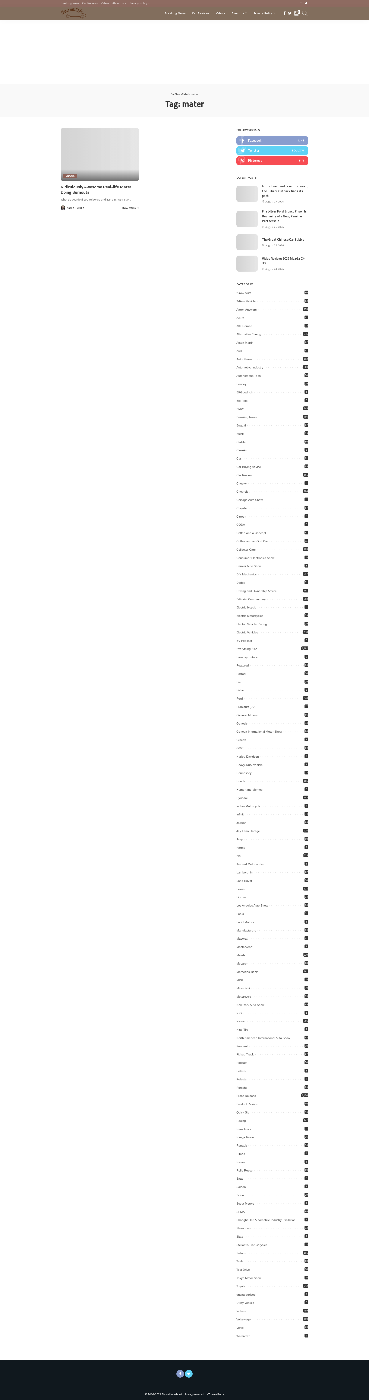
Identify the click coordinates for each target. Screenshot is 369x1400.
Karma (240, 847)
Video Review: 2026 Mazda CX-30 (283, 261)
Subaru (241, 1253)
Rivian (240, 1162)
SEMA (240, 1212)
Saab (239, 1178)
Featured (242, 665)
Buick (240, 433)
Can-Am (241, 450)
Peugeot (242, 1046)
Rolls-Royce (244, 1170)
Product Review (247, 1104)
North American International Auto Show (263, 1038)
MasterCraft (244, 947)
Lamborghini (244, 872)
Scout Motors (245, 1203)
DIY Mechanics (246, 574)
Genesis (241, 723)
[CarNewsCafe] (74, 13)
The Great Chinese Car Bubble (283, 239)
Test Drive (243, 1269)
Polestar (241, 1079)
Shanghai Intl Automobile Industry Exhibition (266, 1220)
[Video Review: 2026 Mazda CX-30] (247, 264)
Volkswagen (244, 1319)
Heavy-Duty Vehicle (249, 765)
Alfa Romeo (244, 326)
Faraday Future (247, 657)
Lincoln (241, 897)
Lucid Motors (245, 922)
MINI (239, 980)
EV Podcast (244, 640)
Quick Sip (242, 1112)
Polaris (241, 1071)
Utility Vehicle (245, 1302)
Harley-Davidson (247, 756)
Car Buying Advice (248, 467)
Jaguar (241, 822)
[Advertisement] (184, 51)
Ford (239, 698)
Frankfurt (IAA (245, 707)
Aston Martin (244, 342)
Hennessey (244, 773)
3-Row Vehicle (246, 301)
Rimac (240, 1154)
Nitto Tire (242, 1029)
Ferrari (241, 673)
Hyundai (241, 798)
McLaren (242, 963)
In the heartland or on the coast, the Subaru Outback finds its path (285, 191)
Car (238, 458)
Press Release (246, 1095)
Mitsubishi (243, 988)
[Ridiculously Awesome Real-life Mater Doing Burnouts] (100, 154)
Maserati (242, 938)
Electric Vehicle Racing (251, 624)
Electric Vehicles (247, 632)
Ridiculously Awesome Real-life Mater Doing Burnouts (96, 189)
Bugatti (241, 425)
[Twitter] (305, 3)
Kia (238, 855)
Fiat (239, 682)
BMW (240, 408)
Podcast (241, 1062)
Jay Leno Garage (248, 831)
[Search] (305, 13)
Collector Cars (246, 549)
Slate (239, 1236)
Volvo (240, 1327)
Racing (241, 1120)
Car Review (244, 475)
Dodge (240, 582)
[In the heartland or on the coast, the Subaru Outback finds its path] (247, 194)
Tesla (239, 1261)
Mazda (241, 955)
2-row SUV (243, 293)
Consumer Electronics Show (255, 558)
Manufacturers (246, 930)
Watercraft (243, 1336)
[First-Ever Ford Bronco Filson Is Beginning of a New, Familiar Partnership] (247, 219)
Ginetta (241, 740)
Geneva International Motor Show (259, 731)
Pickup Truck (245, 1054)
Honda (240, 781)
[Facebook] (301, 3)
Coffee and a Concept (251, 533)
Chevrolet (242, 491)
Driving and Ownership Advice (256, 591)
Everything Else (246, 649)
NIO (239, 1013)
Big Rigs (241, 400)
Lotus (240, 913)
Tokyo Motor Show (248, 1278)
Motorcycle (243, 996)
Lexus (240, 889)
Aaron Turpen (75, 208)
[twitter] (272, 150)
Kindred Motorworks (250, 864)
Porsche (241, 1087)
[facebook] (272, 140)
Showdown (243, 1228)
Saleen (241, 1187)
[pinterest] (272, 160)
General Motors (247, 715)
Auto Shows (244, 359)
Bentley (241, 384)
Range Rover (245, 1137)
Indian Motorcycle (248, 806)
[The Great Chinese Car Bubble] (247, 242)
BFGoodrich (244, 392)
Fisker (240, 690)
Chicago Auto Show (249, 500)
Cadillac (241, 442)
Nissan (241, 1021)
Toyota (240, 1286)
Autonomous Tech (248, 375)
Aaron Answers (246, 309)
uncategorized (246, 1294)
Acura (240, 318)
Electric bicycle (246, 607)
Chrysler (242, 508)
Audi (239, 351)
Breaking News (246, 417)
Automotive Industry (249, 367)
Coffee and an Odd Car (252, 541)
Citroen (241, 516)
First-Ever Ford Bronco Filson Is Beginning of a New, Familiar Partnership (284, 216)
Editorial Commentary (251, 599)
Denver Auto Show (248, 566)
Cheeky (241, 483)
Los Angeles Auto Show (252, 905)
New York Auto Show (250, 1005)
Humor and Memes (249, 789)
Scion (240, 1195)
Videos (70, 175)
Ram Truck (243, 1129)
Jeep (239, 839)
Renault (241, 1145)
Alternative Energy (248, 334)
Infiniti (240, 814)
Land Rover (244, 880)
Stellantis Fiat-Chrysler (251, 1245)
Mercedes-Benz (247, 972)
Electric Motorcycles (249, 615)
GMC (239, 748)
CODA (240, 524)
